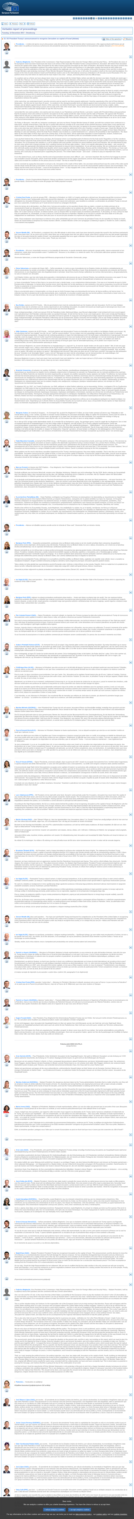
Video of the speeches (113, 39)
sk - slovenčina (124, 18)
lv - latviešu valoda (104, 18)
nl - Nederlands (114, 18)
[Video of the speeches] (6, 53)
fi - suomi (129, 18)
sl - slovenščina (126, 18)
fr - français (94, 18)
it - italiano (101, 18)
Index (5, 24)
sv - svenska (131, 18)
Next (21, 24)
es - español (76, 18)
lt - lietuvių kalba (106, 18)
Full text (32, 24)
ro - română (121, 18)
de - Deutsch (84, 18)
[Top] (131, 57)
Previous (14, 24)
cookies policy (101, 1514)
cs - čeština (79, 18)
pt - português (119, 18)
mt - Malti (111, 18)
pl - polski (116, 18)
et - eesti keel (86, 18)
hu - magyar (109, 18)
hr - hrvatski (99, 18)
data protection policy (84, 1514)
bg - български (74, 18)
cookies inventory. (120, 1514)
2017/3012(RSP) (118, 46)
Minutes (128, 39)
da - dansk (81, 18)
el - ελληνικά (89, 18)
